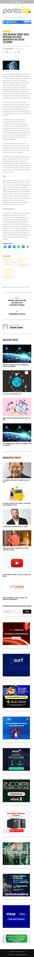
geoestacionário (9, 287)
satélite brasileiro (21, 287)
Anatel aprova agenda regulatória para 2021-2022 (17, 418)
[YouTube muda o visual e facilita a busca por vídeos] (14, 563)
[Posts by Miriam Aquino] (4, 49)
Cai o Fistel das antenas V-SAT (12, 394)
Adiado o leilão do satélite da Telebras (8, 259)
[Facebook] (10, 2)
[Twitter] (16, 2)
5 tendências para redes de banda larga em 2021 (16, 481)
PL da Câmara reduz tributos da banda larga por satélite (17, 444)
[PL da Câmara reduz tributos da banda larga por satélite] (14, 432)
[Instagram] (13, 2)
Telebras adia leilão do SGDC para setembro (22, 260)
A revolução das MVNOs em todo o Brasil (15, 526)
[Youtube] (19, 2)
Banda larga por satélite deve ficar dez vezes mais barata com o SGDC (9, 271)
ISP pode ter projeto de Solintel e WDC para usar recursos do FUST (16, 504)
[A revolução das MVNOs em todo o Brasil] (14, 516)
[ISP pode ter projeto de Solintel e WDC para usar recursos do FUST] (14, 493)
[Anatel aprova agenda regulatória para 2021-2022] (14, 407)
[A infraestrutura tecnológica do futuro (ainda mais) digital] (14, 538)
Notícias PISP (6, 31)
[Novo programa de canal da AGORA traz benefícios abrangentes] (14, 588)
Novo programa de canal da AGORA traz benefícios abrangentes (15, 598)
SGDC (27, 287)
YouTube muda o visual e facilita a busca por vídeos (17, 575)
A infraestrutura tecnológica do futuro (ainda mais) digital (15, 549)
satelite (15, 287)
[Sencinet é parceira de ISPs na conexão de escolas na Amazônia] (14, 353)
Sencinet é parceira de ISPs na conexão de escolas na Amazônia (16, 365)
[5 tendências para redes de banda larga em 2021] (14, 470)
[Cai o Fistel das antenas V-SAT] (14, 381)
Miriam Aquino (9, 49)
